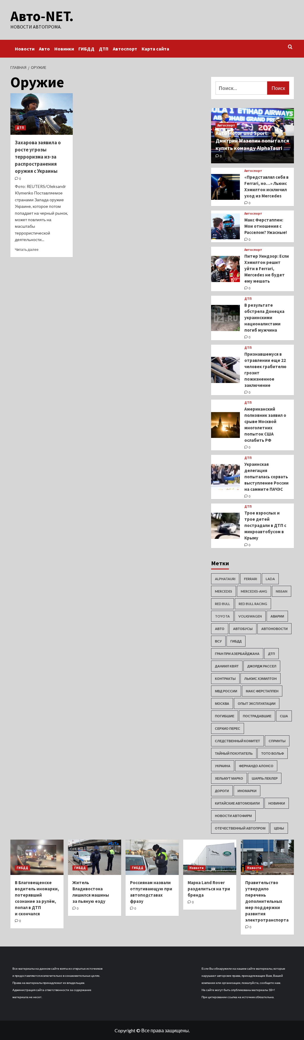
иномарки (247, 791)
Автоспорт (125, 49)
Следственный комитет (237, 741)
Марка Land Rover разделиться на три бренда (209, 889)
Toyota (222, 616)
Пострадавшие (257, 716)
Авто (44, 49)
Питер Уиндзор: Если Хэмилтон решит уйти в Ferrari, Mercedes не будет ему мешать (266, 268)
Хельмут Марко (229, 778)
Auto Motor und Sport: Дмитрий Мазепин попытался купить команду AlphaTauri (252, 140)
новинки (276, 803)
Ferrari (250, 579)
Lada (270, 579)
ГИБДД (86, 49)
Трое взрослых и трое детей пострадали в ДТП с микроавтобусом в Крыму (265, 525)
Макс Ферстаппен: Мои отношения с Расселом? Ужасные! (265, 226)
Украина (222, 766)
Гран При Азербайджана (237, 654)
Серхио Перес (227, 728)
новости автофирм (233, 816)
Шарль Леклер (265, 778)
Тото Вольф (272, 753)
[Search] (290, 47)
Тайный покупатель (234, 753)
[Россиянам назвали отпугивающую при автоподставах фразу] (152, 857)
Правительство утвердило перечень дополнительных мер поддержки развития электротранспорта (267, 901)
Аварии (277, 616)
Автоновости (274, 629)
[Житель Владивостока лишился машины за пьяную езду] (94, 857)
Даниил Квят (227, 666)
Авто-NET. (42, 16)
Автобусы (243, 629)
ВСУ (218, 641)
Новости (24, 49)
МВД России (226, 691)
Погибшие (224, 716)
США (284, 716)
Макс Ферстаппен (262, 691)
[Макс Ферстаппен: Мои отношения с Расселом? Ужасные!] (225, 226)
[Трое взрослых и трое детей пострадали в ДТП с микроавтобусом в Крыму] (225, 526)
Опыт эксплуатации (257, 703)
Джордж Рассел (261, 666)
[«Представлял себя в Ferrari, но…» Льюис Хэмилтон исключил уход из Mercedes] (225, 187)
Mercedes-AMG (254, 591)
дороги (222, 791)
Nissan (281, 591)
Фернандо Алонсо (256, 766)
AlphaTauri (225, 579)
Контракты (225, 678)
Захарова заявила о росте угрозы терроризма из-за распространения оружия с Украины (38, 156)
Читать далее (27, 249)
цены (279, 828)
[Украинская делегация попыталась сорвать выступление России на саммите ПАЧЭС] (225, 477)
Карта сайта (155, 49)
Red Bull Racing (253, 604)
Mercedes (223, 591)
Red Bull (222, 604)
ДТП (103, 49)
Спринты (277, 741)
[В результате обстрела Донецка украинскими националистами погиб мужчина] (225, 318)
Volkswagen (250, 616)
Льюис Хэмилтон (260, 678)
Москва (222, 703)
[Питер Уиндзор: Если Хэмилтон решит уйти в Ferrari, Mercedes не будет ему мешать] (225, 269)
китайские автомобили (237, 803)
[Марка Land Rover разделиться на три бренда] (209, 857)
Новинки (64, 49)
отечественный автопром (240, 828)
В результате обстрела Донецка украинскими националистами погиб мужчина (264, 317)
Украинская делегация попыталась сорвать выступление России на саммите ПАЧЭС (266, 476)
